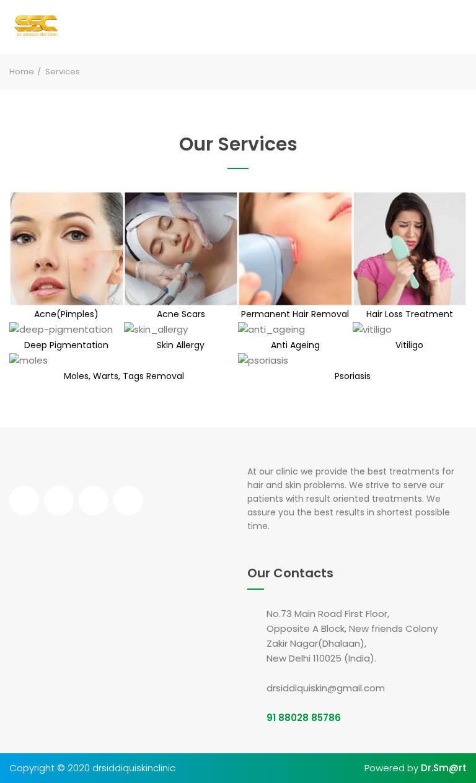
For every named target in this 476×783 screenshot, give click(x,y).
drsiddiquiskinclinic (133, 767)
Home (21, 71)
